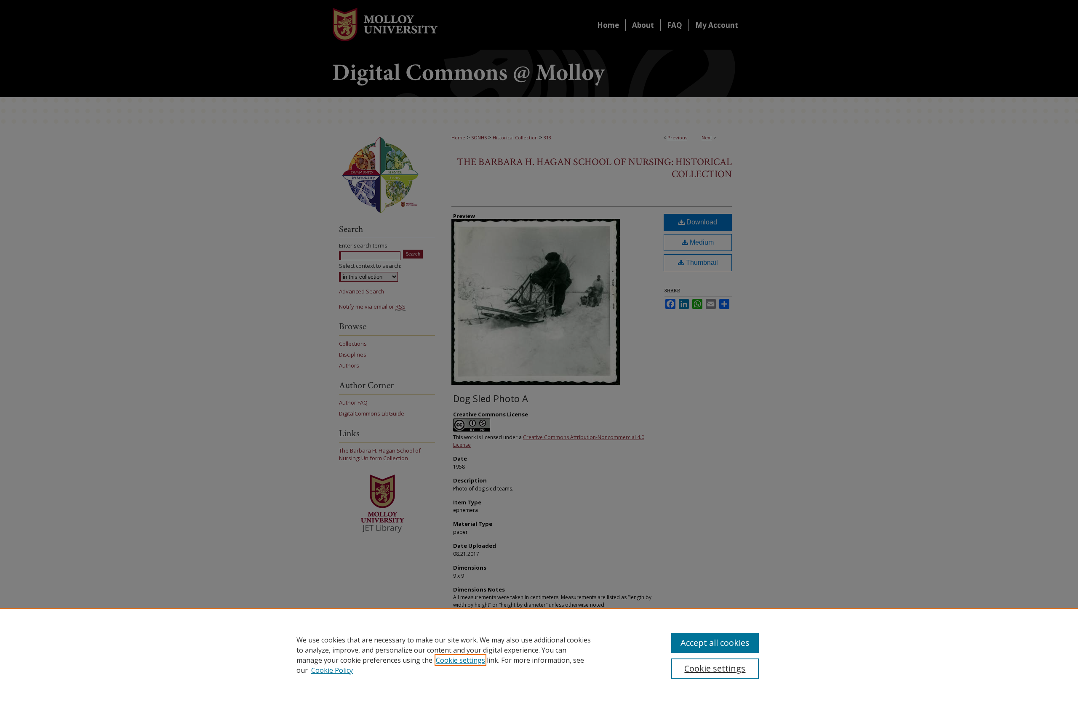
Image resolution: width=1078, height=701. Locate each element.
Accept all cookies (715, 642)
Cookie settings (460, 660)
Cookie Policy (332, 670)
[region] (539, 654)
